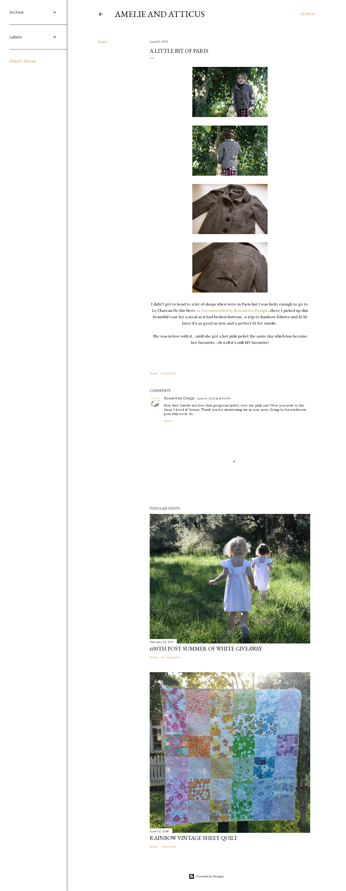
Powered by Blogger (210, 876)
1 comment (168, 846)
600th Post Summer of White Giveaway (206, 648)
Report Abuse (22, 61)
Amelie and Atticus (160, 14)
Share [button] (102, 42)
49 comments (170, 657)
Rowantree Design (179, 398)
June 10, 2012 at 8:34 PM (213, 398)
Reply (168, 421)
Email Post (168, 373)
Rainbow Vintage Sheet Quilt (193, 838)
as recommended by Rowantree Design (231, 310)
